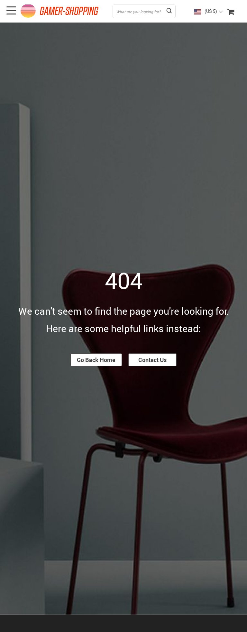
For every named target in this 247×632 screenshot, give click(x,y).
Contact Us (152, 360)
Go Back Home (96, 360)
